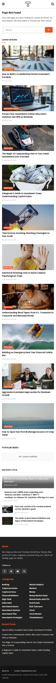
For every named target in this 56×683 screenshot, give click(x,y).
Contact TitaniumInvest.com (25, 671)
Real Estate (8, 69)
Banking (5, 584)
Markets (33, 588)
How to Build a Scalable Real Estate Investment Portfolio (27, 630)
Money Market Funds (38, 595)
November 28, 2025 (9, 319)
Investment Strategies (12, 617)
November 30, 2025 (9, 160)
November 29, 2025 (9, 200)
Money (32, 592)
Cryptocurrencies (10, 588)
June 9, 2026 (7, 81)
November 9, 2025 (11, 485)
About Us (5, 671)
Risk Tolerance (36, 606)
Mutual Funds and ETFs (39, 599)
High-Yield (8, 148)
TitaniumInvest (36, 617)
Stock (32, 610)
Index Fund (7, 603)
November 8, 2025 (22, 524)
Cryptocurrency (9, 592)
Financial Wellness (10, 595)
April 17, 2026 (7, 120)
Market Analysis (36, 584)
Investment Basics (11, 109)
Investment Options (11, 610)
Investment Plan (9, 614)
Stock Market (35, 614)
